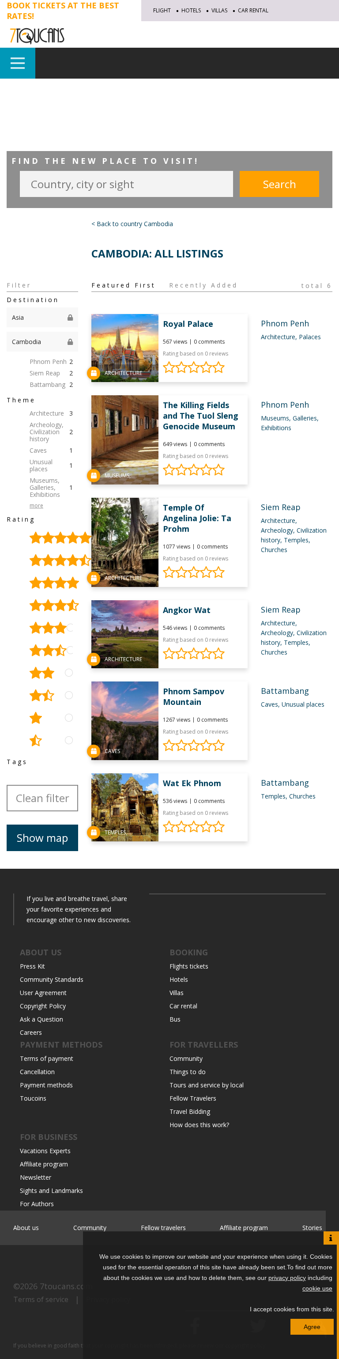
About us (26, 1227)
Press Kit (32, 966)
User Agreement (43, 992)
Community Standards (51, 979)
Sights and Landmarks (51, 1190)
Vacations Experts (45, 1151)
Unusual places (51, 465)
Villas (219, 10)
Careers (31, 1032)
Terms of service (40, 1299)
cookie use (317, 1288)
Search (279, 184)
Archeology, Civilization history (51, 431)
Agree (312, 1326)
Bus (175, 1019)
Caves (51, 450)
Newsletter (35, 1177)
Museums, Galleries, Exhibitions (51, 487)
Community (186, 1058)
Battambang (51, 384)
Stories (312, 1227)
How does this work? (199, 1125)
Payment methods (46, 1085)
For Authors (37, 1204)
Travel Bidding (190, 1111)
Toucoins (33, 1098)
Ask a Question (41, 1019)
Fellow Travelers (193, 1098)
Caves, (271, 704)
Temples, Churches (288, 796)
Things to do (188, 1072)
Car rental (253, 10)
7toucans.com (66, 1286)
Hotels (191, 10)
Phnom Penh (51, 361)
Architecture (51, 413)
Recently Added (203, 285)
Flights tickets (189, 966)
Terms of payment (46, 1058)
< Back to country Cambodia (132, 224)
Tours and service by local (207, 1085)
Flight (162, 10)
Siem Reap (51, 373)
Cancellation (37, 1072)
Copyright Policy (43, 1006)
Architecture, (280, 337)
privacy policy (287, 1277)
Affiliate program (44, 1164)
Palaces (310, 337)
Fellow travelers (163, 1227)
